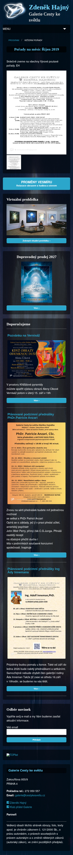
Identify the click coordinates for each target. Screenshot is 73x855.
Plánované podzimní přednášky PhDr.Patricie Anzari (30, 416)
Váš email (12, 727)
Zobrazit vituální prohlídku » (37, 240)
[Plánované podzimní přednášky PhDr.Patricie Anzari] (36, 463)
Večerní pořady (33, 40)
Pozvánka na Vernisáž (23, 335)
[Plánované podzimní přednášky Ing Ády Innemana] (36, 618)
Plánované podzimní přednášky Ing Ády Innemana (33, 570)
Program (13, 40)
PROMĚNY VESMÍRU (36, 183)
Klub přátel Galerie (20, 807)
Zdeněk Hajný (17, 802)
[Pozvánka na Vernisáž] (36, 359)
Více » (36, 308)
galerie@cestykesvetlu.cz (30, 795)
